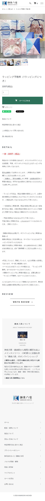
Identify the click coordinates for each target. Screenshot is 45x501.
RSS (5, 467)
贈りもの (11, 9)
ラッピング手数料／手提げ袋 (23, 9)
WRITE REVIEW (21, 302)
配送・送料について (11, 428)
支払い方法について (11, 439)
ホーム (3, 9)
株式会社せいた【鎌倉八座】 (14, 456)
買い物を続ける (7, 136)
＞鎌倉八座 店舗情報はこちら (14, 378)
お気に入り (8, 107)
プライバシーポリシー (12, 450)
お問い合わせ (9, 484)
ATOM (11, 467)
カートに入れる (24, 100)
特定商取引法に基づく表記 (11, 124)
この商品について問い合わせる (13, 130)
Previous (2, 36)
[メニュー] (41, 3)
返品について (6, 119)
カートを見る (9, 478)
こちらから (24, 221)
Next (42, 36)
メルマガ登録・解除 (11, 461)
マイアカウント (9, 473)
